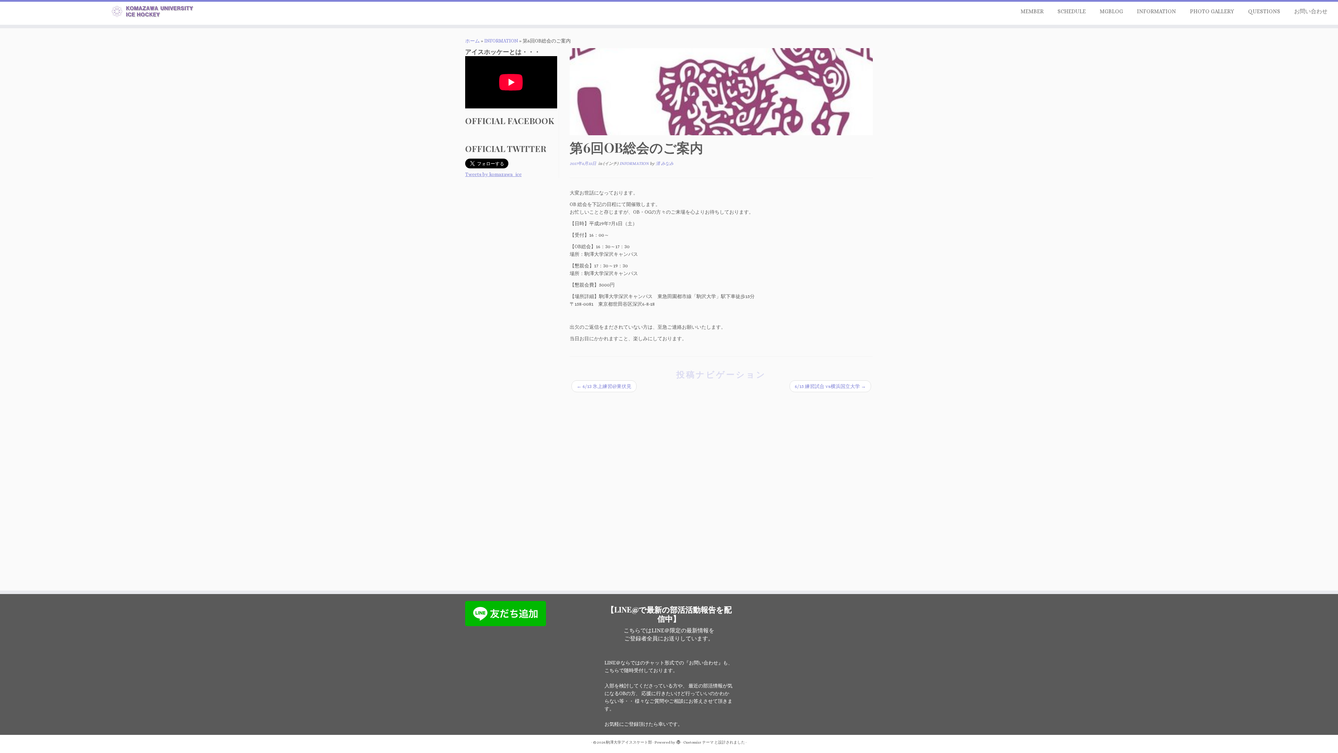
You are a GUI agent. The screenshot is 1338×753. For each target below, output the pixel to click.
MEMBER (1032, 11)
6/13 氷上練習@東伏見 (604, 386)
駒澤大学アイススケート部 (629, 742)
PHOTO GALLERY (1212, 11)
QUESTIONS (1264, 11)
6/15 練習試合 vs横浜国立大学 (830, 386)
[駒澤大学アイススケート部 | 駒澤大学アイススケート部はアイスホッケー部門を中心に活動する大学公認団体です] (154, 12)
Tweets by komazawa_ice (493, 174)
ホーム (472, 41)
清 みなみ (665, 163)
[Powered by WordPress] (678, 741)
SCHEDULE (1072, 11)
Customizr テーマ (698, 742)
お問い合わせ (1311, 11)
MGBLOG (1111, 11)
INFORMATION (1156, 11)
